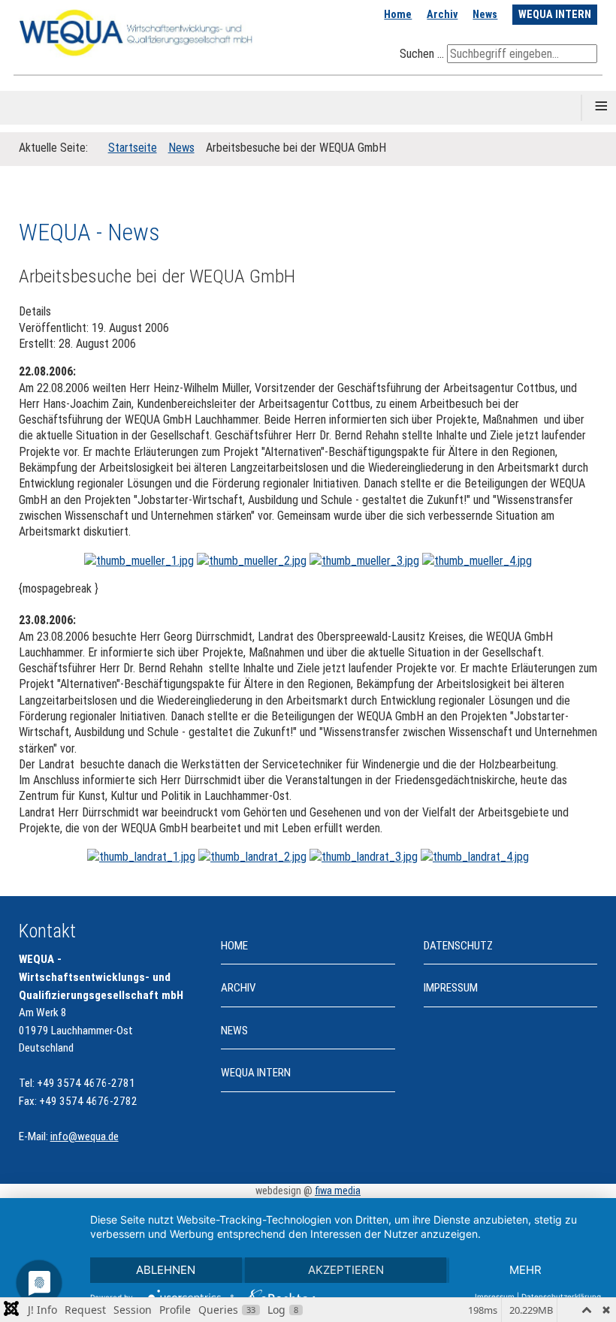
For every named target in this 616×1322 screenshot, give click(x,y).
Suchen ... (422, 54)
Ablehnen (165, 1270)
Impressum (451, 988)
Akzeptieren (346, 1270)
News (485, 14)
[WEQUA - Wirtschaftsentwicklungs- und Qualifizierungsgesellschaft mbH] (137, 32)
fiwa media (338, 1191)
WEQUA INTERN (554, 14)
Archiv (442, 14)
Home (398, 14)
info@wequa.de (84, 1136)
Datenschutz (458, 945)
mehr (525, 1270)
